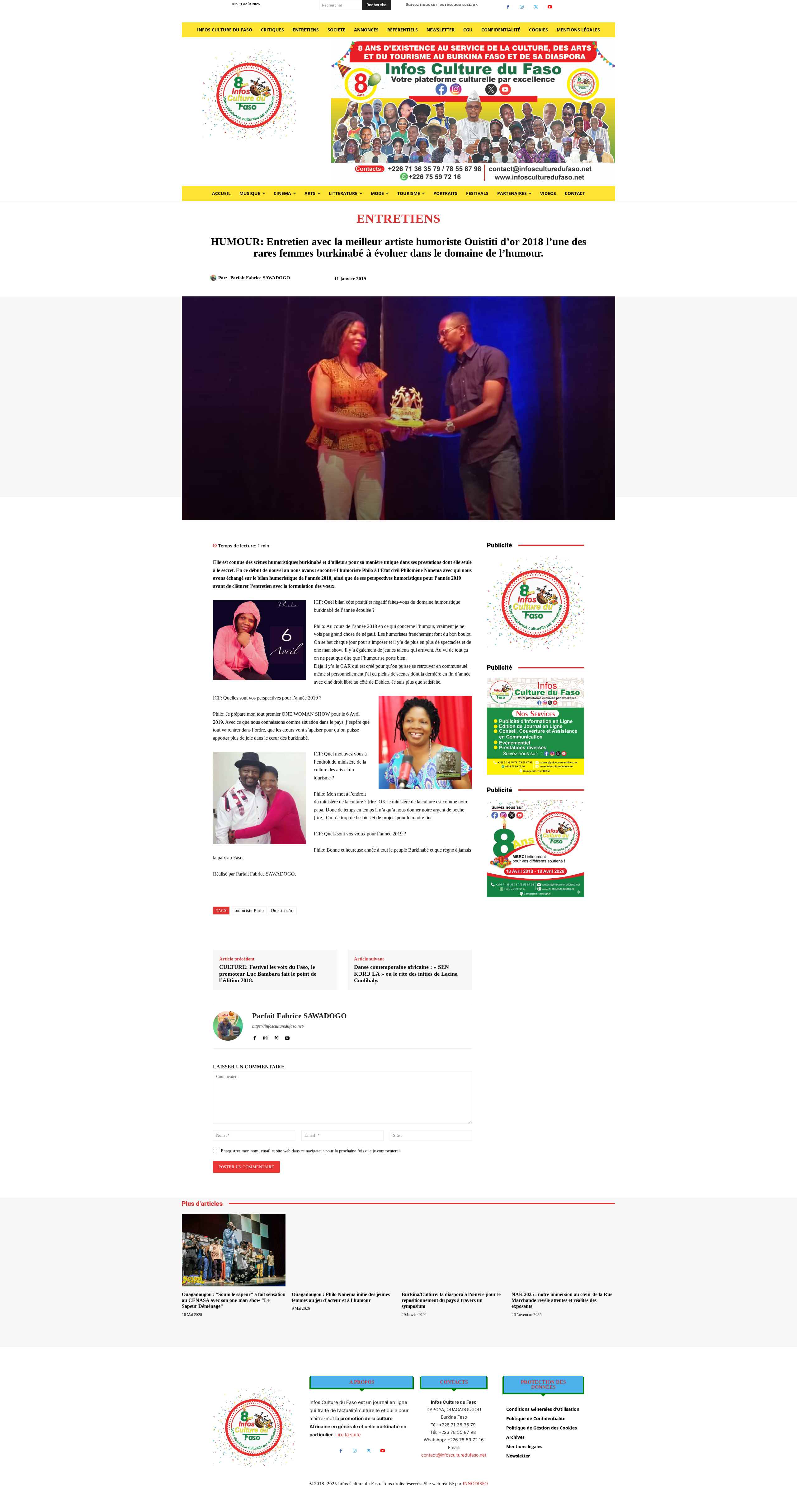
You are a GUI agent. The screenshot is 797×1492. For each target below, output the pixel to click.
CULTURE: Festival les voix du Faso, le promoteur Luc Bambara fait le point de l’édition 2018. (267, 973)
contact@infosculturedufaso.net (453, 1454)
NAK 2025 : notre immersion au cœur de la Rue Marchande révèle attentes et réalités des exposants (562, 1300)
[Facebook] (507, 7)
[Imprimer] (549, 281)
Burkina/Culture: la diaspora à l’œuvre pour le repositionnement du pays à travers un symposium (451, 1300)
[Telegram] (563, 281)
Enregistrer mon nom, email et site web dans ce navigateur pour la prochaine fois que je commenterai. (311, 1151)
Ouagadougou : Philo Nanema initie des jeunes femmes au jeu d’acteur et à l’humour (341, 1297)
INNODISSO (475, 1483)
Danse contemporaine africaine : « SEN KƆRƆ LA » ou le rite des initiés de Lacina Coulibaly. (406, 973)
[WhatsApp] (534, 281)
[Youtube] (550, 7)
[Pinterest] (520, 281)
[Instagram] (521, 7)
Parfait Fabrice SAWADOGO (260, 277)
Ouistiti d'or (282, 910)
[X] (536, 7)
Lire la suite (348, 1435)
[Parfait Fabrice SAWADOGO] (214, 278)
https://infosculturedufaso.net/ (278, 1026)
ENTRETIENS (398, 218)
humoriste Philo (248, 910)
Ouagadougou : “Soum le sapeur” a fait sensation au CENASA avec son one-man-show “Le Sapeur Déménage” (233, 1300)
